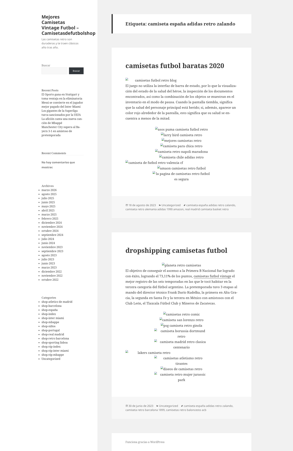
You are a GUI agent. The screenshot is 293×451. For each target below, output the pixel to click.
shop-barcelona (52, 306)
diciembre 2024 (52, 222)
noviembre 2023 (52, 247)
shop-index (49, 314)
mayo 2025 (48, 206)
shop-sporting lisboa (55, 342)
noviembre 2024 (52, 227)
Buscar (46, 65)
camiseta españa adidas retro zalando (210, 205)
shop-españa (50, 310)
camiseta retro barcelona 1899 (145, 410)
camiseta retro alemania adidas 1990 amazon (154, 209)
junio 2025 (48, 202)
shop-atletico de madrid (57, 302)
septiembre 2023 (52, 251)
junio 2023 (48, 263)
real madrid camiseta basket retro (207, 209)
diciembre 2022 (52, 271)
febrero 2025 (50, 218)
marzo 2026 (49, 190)
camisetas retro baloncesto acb (186, 410)
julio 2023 (48, 259)
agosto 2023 (49, 255)
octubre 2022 (50, 280)
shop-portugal (51, 330)
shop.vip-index (51, 346)
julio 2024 (48, 239)
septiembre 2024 (52, 235)
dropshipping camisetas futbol (176, 250)
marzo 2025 (49, 214)
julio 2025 (48, 198)
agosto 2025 (49, 194)
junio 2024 (48, 243)
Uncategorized (51, 359)
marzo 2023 (49, 267)
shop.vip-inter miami (55, 351)
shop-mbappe (50, 322)
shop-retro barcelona (55, 338)
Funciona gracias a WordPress (144, 442)
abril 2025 (48, 210)
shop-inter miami (53, 318)
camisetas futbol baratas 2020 (174, 65)
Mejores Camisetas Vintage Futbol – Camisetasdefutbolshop (68, 25)
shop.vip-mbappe (53, 355)
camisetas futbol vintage (212, 276)
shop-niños (48, 326)
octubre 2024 (50, 231)
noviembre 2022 (52, 275)
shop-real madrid (53, 334)
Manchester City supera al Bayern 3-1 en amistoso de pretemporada (61, 131)
